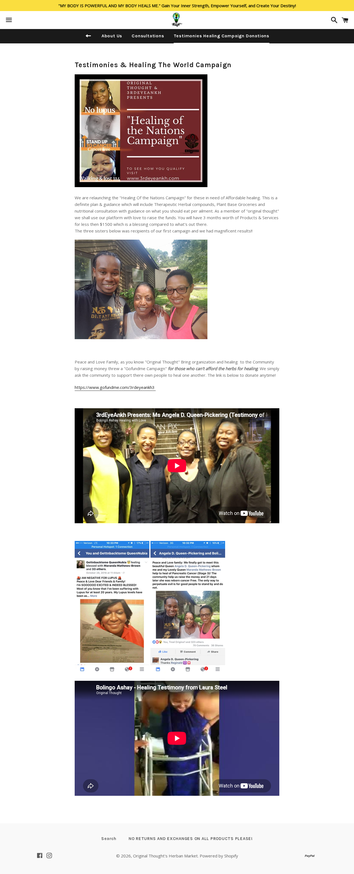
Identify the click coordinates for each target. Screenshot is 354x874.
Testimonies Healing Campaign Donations (221, 35)
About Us (111, 35)
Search (108, 838)
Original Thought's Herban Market (165, 856)
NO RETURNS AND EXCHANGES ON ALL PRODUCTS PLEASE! (191, 838)
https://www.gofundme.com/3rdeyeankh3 (115, 387)
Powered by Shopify (219, 856)
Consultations (148, 35)
